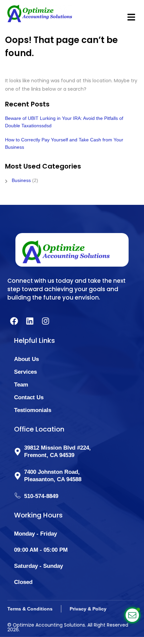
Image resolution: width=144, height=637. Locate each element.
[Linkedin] (30, 321)
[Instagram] (45, 321)
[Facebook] (14, 321)
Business (21, 180)
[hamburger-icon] (129, 13)
